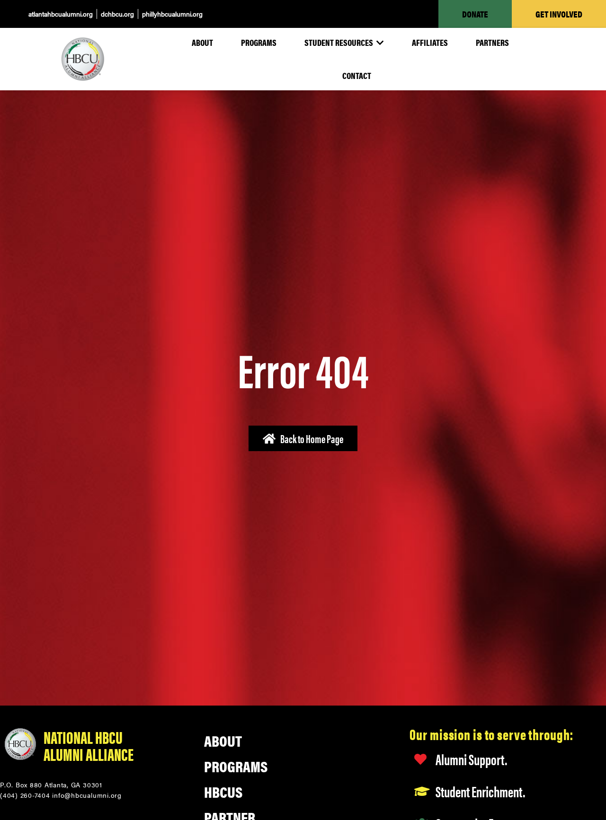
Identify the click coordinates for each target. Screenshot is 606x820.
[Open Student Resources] (379, 42)
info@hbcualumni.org (86, 795)
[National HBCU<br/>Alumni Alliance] (20, 744)
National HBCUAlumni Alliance (89, 745)
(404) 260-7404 (25, 795)
